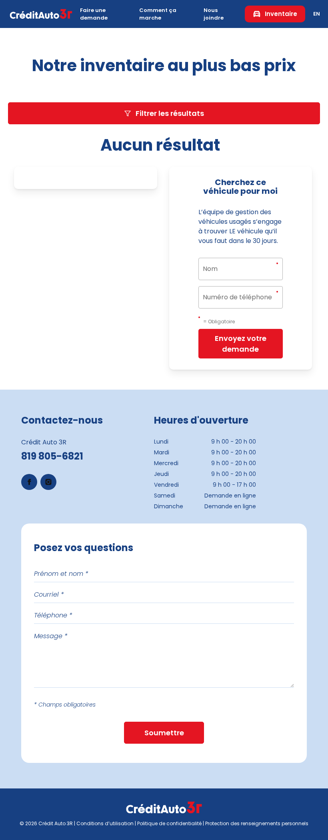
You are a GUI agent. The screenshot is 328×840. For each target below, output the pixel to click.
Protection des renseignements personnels (256, 823)
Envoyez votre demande (240, 343)
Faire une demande (94, 14)
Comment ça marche (157, 14)
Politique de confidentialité (169, 823)
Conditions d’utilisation (105, 823)
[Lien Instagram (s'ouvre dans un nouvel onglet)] (48, 482)
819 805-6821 (52, 456)
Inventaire (281, 14)
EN (316, 14)
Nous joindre (214, 14)
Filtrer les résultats (170, 113)
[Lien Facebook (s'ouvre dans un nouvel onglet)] (29, 482)
